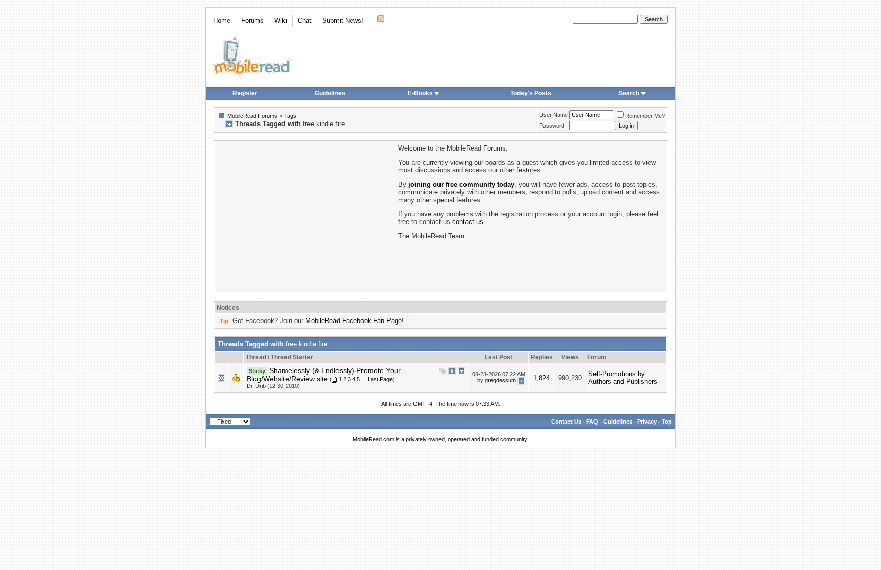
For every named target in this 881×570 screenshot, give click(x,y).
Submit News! (343, 20)
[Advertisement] (305, 215)
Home (221, 20)
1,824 (541, 378)
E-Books (420, 93)
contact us (467, 222)
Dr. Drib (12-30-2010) (273, 386)
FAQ (592, 421)
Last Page (380, 379)
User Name (553, 115)
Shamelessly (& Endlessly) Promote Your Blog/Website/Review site (324, 374)
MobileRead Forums (252, 116)
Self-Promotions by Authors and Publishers (622, 377)
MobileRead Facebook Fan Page (353, 321)
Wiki (280, 20)
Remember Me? (645, 116)
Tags (290, 116)
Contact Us (566, 421)
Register (244, 93)
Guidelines (330, 93)
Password (551, 125)
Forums (252, 20)
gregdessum (500, 380)
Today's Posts (530, 93)
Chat (305, 20)
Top (667, 421)
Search (628, 93)
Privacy (647, 421)
